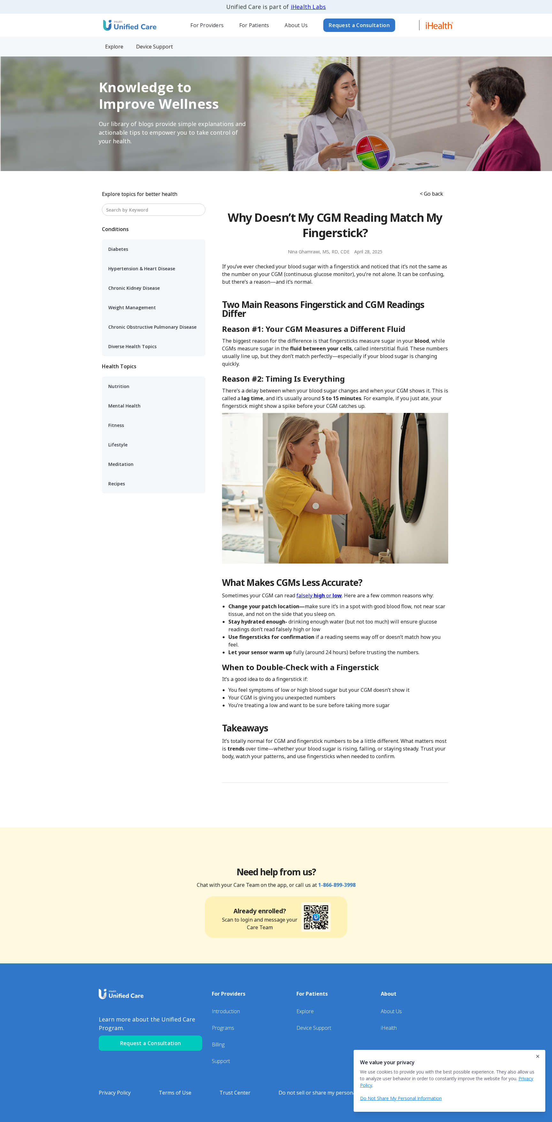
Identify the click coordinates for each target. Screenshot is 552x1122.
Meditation (121, 464)
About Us (296, 25)
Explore (305, 1011)
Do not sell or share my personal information (333, 1092)
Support (221, 1061)
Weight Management (132, 307)
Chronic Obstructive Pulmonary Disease (152, 327)
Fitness (116, 425)
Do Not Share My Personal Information (401, 1098)
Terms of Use (175, 1092)
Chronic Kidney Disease (134, 288)
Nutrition (118, 386)
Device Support (313, 1027)
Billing (218, 1044)
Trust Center (234, 1092)
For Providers (207, 25)
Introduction (226, 1011)
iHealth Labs (308, 7)
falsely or (319, 595)
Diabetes (118, 249)
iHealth (389, 1027)
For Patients (254, 25)
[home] (129, 25)
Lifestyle (117, 445)
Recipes (116, 484)
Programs (223, 1027)
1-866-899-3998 (337, 884)
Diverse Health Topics (132, 346)
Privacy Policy (115, 1092)
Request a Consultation (359, 25)
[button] (207, 25)
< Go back (431, 193)
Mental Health (124, 406)
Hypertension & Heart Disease (141, 269)
